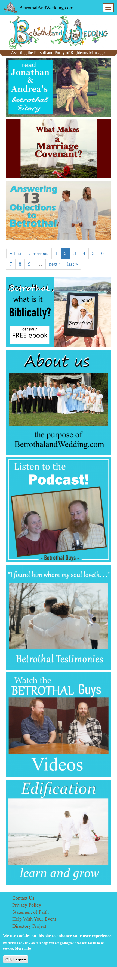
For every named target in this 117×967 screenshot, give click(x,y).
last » (72, 264)
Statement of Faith (30, 912)
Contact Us (23, 898)
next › (54, 264)
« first (15, 253)
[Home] (58, 32)
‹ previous (38, 253)
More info (23, 948)
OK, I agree (15, 959)
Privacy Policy (26, 905)
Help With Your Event (34, 919)
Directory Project (29, 926)
